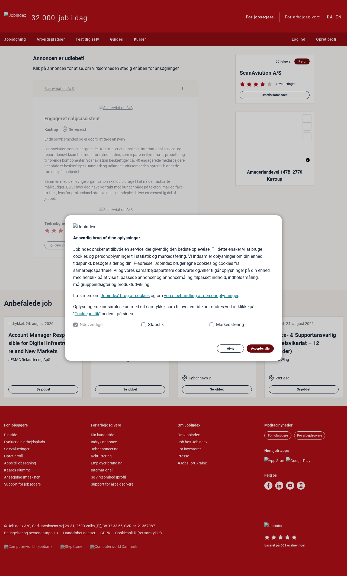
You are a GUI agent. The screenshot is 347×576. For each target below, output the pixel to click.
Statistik (156, 324)
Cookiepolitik (87, 313)
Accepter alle (260, 348)
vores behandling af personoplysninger (201, 295)
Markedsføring (230, 324)
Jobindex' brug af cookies (125, 295)
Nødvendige (91, 324)
